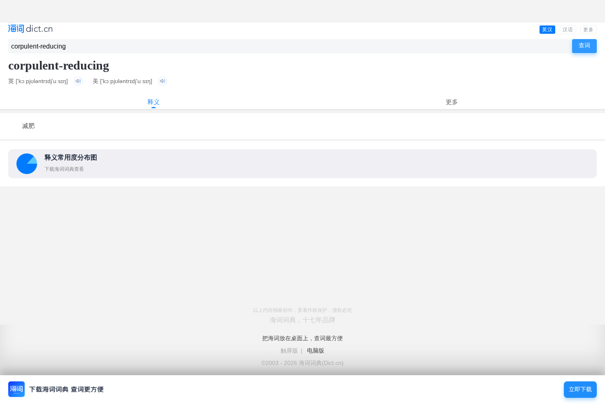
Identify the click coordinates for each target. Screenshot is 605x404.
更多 (588, 30)
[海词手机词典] (30, 29)
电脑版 (315, 350)
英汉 (547, 30)
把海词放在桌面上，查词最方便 (302, 338)
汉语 (568, 30)
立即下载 (580, 389)
